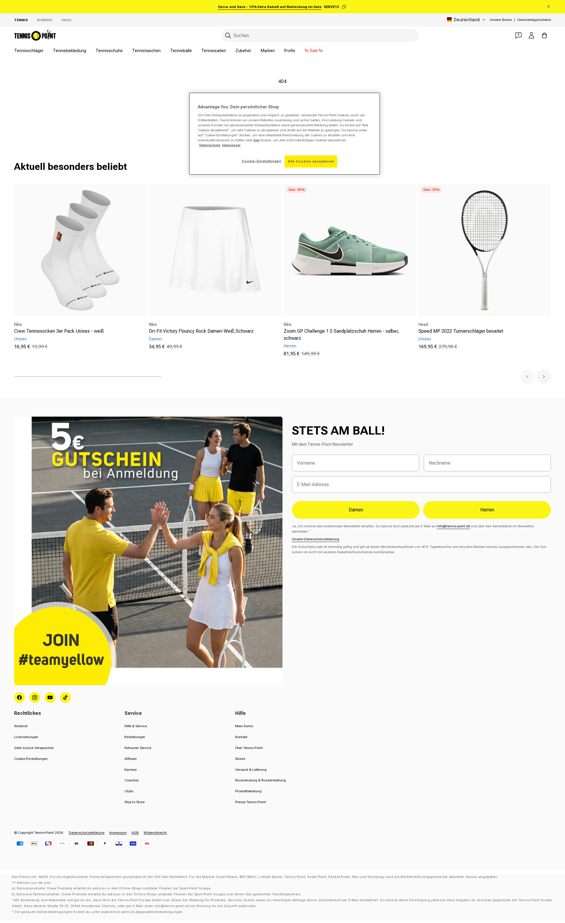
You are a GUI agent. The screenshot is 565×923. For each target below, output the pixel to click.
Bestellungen (134, 737)
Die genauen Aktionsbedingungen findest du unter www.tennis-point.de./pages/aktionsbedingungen (98, 912)
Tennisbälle (181, 50)
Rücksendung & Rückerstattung (260, 780)
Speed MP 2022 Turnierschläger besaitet (460, 331)
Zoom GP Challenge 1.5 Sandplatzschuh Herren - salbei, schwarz (341, 334)
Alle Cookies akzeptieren (311, 161)
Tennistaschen (146, 50)
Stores (240, 759)
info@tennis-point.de (453, 526)
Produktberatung (248, 791)
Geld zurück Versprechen (34, 748)
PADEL (67, 20)
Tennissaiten (213, 50)
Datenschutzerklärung (86, 833)
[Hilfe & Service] (518, 35)
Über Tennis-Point (249, 748)
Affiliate (130, 759)
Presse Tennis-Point (250, 802)
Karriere (130, 770)
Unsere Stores (501, 20)
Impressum (118, 833)
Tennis (21, 20)
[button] (527, 376)
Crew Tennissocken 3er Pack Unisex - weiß (59, 331)
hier (256, 140)
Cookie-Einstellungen (31, 759)
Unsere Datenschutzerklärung (315, 539)
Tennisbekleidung (69, 50)
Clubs (128, 791)
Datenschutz (209, 145)
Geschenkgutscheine (534, 20)
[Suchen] (228, 35)
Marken (268, 50)
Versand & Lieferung (251, 770)
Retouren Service (137, 748)
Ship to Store (134, 802)
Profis (289, 50)
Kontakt (241, 737)
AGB (135, 833)
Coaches (131, 780)
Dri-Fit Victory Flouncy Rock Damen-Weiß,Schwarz (201, 331)
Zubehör (243, 50)
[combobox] (320, 35)
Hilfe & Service (135, 726)
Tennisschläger (29, 50)
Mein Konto (244, 726)
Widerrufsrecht (155, 833)
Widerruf (20, 726)
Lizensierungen (26, 737)
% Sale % (314, 50)
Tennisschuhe (109, 50)
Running (44, 20)
